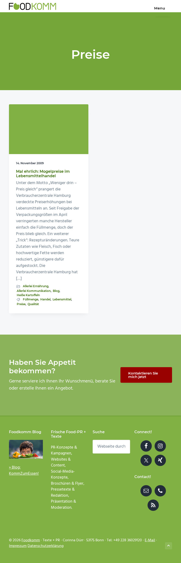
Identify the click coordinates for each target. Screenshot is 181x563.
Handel (45, 299)
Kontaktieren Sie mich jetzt (143, 375)
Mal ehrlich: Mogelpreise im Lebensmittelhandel (43, 173)
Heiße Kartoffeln (28, 295)
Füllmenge (30, 299)
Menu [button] (159, 8)
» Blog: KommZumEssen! (24, 470)
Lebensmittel (62, 299)
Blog (56, 291)
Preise (21, 304)
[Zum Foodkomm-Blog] (26, 449)
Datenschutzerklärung (46, 546)
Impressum (18, 546)
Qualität (33, 304)
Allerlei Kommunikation (34, 291)
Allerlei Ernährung (35, 286)
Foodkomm (30, 540)
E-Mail (150, 540)
